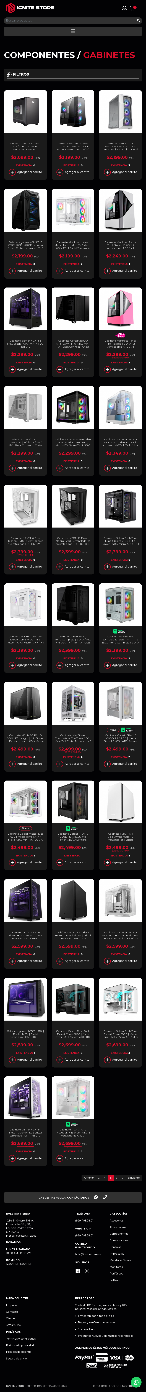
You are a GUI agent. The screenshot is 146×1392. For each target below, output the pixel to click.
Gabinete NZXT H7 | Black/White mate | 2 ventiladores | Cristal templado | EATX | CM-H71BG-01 (120, 839)
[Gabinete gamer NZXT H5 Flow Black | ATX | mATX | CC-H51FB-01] (25, 309)
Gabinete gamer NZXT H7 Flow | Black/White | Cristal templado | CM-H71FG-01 (25, 1132)
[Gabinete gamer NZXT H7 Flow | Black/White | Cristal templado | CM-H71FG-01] (25, 1097)
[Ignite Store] (30, 8)
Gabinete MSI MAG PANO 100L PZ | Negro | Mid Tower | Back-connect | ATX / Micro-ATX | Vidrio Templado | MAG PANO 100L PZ (25, 741)
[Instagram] (87, 1271)
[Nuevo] (113, 730)
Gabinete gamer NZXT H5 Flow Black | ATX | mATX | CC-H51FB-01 (25, 343)
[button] (124, 8)
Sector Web (131, 1386)
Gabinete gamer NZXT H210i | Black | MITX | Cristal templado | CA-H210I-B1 (25, 1034)
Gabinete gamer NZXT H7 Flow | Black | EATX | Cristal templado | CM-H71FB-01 (25, 935)
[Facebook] (77, 1271)
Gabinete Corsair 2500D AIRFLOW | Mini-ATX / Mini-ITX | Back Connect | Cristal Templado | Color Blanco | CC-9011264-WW (25, 445)
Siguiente (134, 1177)
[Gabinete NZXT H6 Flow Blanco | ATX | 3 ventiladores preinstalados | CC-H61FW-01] (25, 506)
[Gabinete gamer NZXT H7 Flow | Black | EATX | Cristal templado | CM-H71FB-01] (25, 900)
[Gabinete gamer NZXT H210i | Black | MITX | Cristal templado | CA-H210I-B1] (25, 999)
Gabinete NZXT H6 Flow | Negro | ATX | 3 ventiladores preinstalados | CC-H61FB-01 (73, 541)
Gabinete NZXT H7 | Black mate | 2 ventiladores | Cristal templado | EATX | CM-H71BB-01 (73, 937)
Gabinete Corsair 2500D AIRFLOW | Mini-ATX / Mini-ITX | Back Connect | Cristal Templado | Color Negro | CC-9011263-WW (73, 346)
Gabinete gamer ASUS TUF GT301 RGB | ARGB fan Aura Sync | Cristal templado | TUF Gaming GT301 (25, 247)
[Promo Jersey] (120, 631)
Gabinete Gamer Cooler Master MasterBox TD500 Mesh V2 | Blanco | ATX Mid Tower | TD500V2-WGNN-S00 (120, 148)
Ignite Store (15, 1386)
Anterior (89, 1177)
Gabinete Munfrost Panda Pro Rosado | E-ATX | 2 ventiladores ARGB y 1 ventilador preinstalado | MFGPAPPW (121, 346)
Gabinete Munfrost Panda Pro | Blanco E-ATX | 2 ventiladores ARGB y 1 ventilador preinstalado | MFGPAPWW (121, 248)
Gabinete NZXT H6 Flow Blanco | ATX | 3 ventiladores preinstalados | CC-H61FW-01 (25, 541)
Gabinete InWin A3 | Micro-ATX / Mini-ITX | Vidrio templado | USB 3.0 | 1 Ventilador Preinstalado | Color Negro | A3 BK (25, 149)
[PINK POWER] (120, 335)
